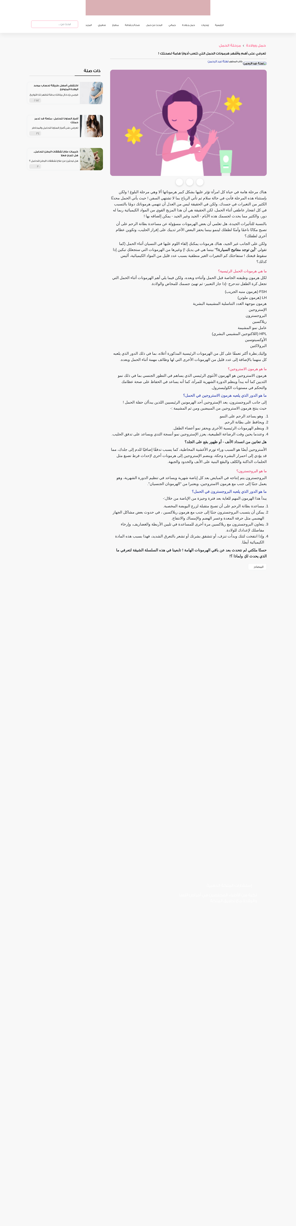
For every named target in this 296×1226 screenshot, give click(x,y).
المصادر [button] (258, 566)
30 (38, 166)
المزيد (88, 25)
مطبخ (115, 25)
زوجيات (205, 25)
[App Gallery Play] (195, 912)
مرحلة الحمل (230, 45)
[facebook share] (179, 182)
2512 (37, 100)
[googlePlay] (173, 12)
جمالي (172, 25)
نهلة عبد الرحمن (218, 61)
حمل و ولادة (188, 25)
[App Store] (243, 912)
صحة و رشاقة (132, 25)
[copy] (200, 182)
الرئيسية (219, 25)
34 (38, 133)
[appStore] (186, 12)
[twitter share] (189, 182)
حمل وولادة (255, 45)
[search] (73, 24)
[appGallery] (159, 12)
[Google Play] (219, 912)
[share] (76, 100)
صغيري (102, 25)
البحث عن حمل (154, 25)
